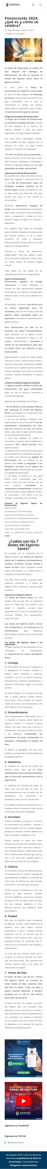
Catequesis (9, 34)
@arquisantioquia (16, 1142)
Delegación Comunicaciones (23, 1165)
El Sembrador (19, 34)
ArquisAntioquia (14, 30)
